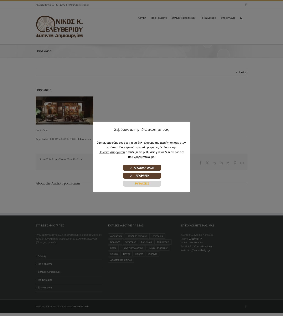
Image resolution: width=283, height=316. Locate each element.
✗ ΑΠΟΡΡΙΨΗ (142, 175)
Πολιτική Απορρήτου (112, 152)
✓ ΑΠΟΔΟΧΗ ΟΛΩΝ (142, 167)
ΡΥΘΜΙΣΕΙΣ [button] (142, 183)
